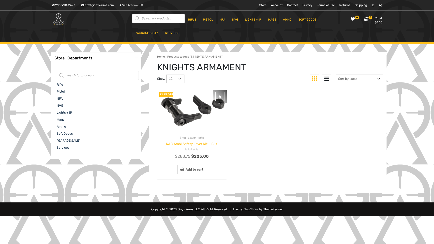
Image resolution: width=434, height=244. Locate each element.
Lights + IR (64, 113)
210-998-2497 (64, 5)
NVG (60, 106)
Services (63, 148)
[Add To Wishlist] (219, 96)
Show (161, 79)
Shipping (361, 5)
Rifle (60, 85)
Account (277, 5)
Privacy (307, 5)
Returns (344, 5)
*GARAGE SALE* (68, 141)
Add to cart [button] (194, 169)
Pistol (61, 92)
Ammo (61, 127)
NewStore (251, 209)
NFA (60, 99)
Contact (292, 5)
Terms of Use (326, 5)
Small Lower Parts (192, 137)
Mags (60, 120)
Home (161, 56)
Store (263, 5)
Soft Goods (65, 134)
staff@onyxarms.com (99, 5)
